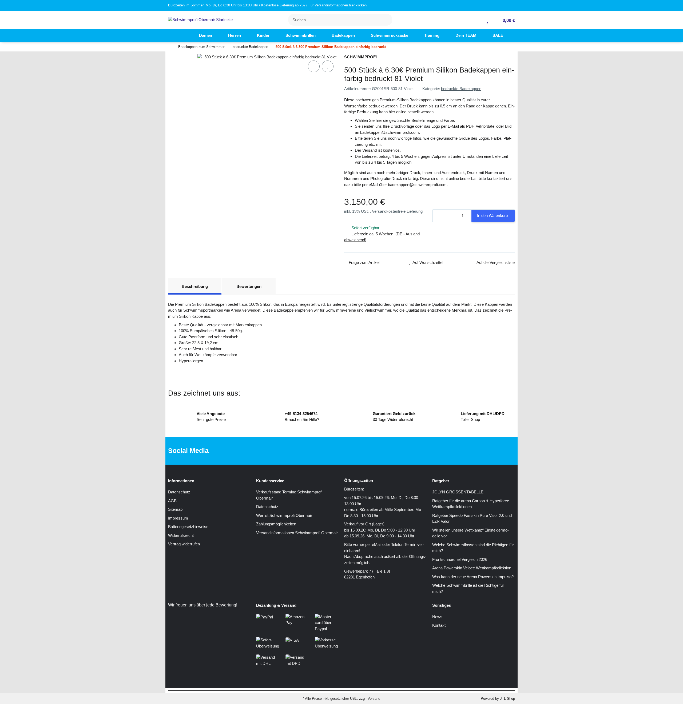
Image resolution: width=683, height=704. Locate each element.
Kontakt (439, 625)
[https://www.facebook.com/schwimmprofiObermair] (331, 450)
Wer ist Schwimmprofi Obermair (284, 515)
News (437, 616)
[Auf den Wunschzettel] (327, 66)
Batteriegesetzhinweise (188, 526)
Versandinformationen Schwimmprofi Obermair (297, 532)
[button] (479, 19)
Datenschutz (179, 492)
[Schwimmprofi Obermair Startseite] (200, 19)
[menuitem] (181, 35)
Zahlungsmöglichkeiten (276, 524)
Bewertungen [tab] (248, 286)
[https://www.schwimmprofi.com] (181, 35)
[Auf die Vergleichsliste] (314, 66)
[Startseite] (169, 47)
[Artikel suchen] (385, 20)
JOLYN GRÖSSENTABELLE (457, 492)
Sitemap (175, 509)
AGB (172, 500)
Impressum (178, 518)
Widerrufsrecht (181, 535)
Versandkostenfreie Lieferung (397, 211)
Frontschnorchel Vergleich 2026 (459, 559)
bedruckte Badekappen (461, 88)
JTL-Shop (507, 699)
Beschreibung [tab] (195, 286)
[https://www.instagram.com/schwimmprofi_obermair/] (348, 450)
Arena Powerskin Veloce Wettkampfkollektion (471, 568)
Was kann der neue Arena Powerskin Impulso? (473, 576)
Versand (374, 699)
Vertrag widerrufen (184, 544)
